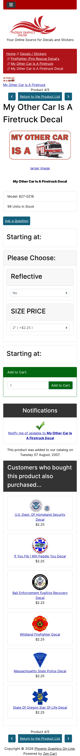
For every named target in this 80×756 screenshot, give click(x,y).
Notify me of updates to (40, 435)
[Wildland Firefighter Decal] (40, 623)
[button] (72, 736)
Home (11, 54)
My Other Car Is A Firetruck (32, 64)
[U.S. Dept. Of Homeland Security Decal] (40, 505)
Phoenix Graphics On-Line (54, 749)
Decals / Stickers (33, 54)
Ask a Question (16, 221)
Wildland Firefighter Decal (40, 634)
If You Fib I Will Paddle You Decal (40, 556)
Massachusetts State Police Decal (40, 671)
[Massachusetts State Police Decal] (40, 660)
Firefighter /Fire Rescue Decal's (35, 59)
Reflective (26, 276)
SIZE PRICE (28, 311)
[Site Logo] (40, 26)
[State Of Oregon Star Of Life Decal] (40, 696)
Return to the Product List (40, 96)
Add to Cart (60, 385)
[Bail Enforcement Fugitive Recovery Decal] (40, 582)
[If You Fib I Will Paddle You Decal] (40, 545)
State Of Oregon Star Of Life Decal (40, 707)
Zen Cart (50, 753)
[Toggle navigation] (11, 5)
